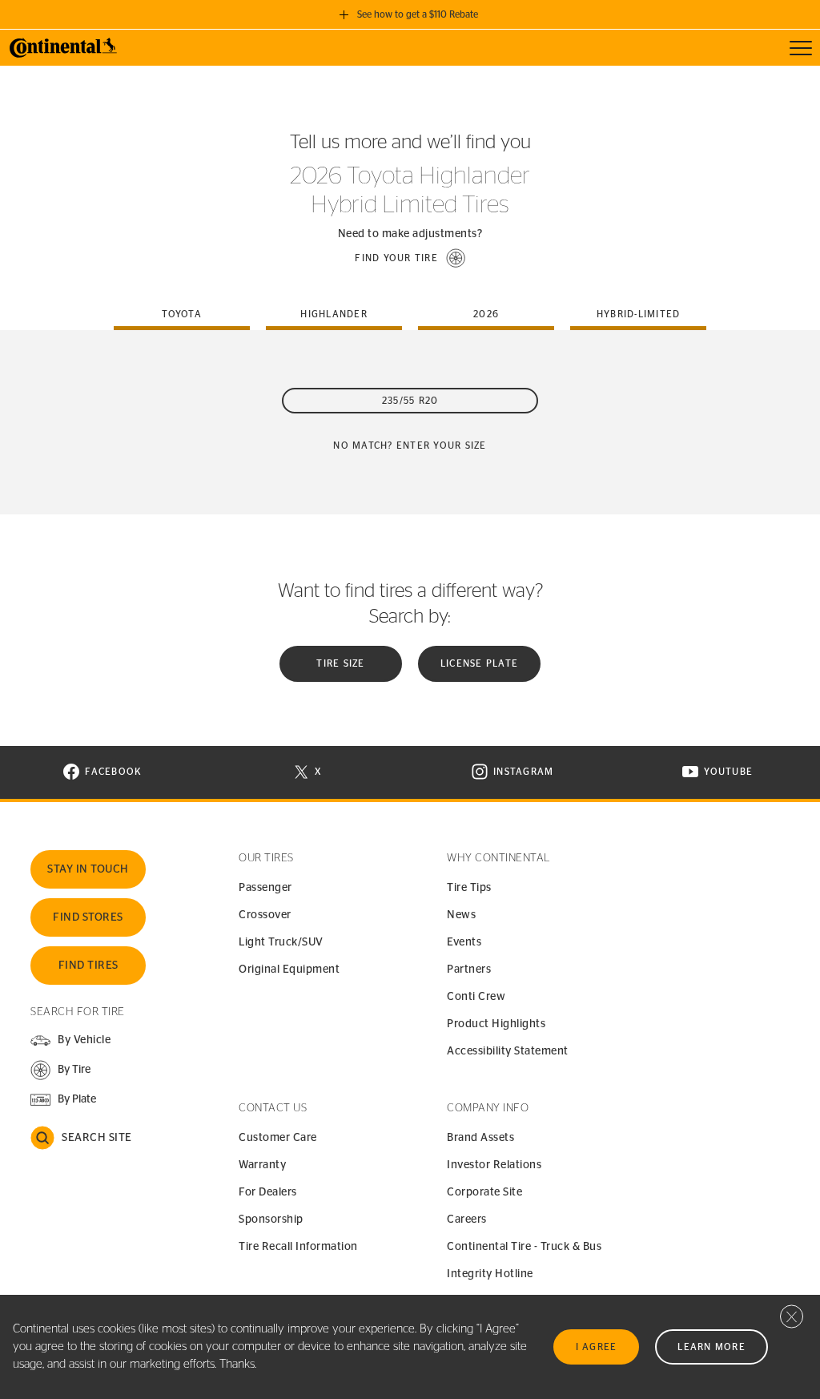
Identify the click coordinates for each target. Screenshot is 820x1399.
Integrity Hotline (490, 1274)
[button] (410, 258)
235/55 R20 (410, 400)
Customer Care (278, 1137)
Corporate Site (484, 1192)
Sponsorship (271, 1219)
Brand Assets (480, 1137)
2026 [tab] (486, 314)
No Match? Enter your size (409, 445)
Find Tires (88, 965)
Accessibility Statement (508, 1051)
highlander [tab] (334, 314)
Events (464, 942)
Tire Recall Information (298, 1246)
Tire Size (340, 663)
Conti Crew (476, 996)
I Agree (596, 1347)
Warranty (262, 1165)
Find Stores (88, 917)
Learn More (711, 1347)
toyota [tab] (182, 314)
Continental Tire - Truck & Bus (524, 1246)
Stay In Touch (88, 869)
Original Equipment (289, 969)
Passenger (265, 887)
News (461, 915)
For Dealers (268, 1192)
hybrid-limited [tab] (639, 314)
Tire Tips (469, 887)
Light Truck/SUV (281, 942)
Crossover (265, 915)
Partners (469, 969)
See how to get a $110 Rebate (417, 14)
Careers (467, 1219)
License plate (479, 663)
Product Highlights (496, 1024)
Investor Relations (494, 1165)
